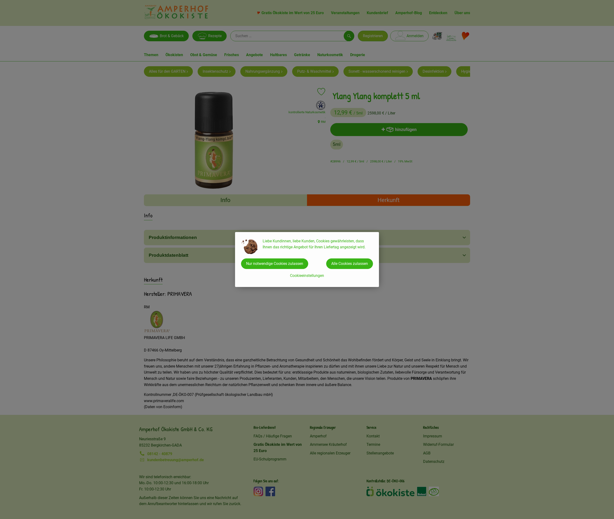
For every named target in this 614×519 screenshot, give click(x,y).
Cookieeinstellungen (307, 275)
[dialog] (307, 259)
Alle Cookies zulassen (349, 263)
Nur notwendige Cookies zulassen (274, 263)
